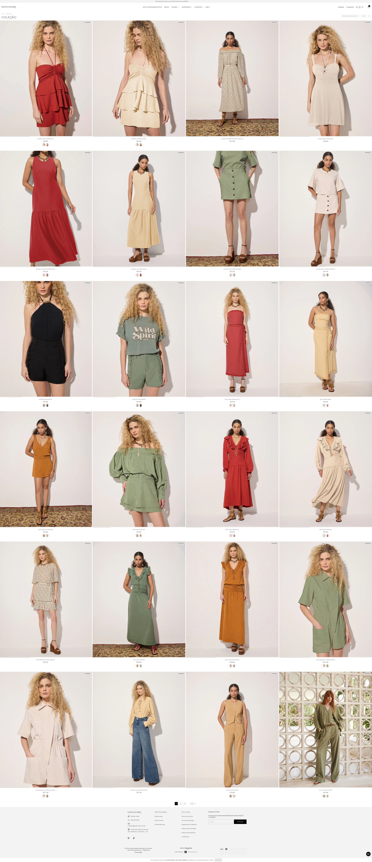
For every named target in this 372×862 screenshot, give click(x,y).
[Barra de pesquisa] (357, 7)
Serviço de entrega (188, 820)
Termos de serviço (187, 816)
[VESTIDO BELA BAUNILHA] (325, 79)
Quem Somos (159, 820)
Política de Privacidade (189, 828)
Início (2, 13)
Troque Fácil (185, 836)
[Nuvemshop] (186, 851)
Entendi (218, 859)
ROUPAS (174, 7)
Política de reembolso (188, 832)
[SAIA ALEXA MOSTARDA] (137, 665)
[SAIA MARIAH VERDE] (43, 535)
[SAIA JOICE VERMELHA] (232, 469)
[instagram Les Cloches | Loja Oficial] (130, 838)
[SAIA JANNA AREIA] (230, 405)
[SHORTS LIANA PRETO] (47, 405)
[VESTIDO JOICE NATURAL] (43, 144)
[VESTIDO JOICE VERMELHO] (47, 144)
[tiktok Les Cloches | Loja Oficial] (135, 838)
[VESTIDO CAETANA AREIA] (43, 275)
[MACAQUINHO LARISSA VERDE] (325, 600)
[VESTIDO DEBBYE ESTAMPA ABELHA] (232, 79)
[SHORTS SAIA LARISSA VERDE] (232, 209)
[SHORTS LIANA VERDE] (43, 405)
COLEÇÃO (8, 13)
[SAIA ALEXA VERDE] (139, 600)
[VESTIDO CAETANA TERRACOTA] (47, 275)
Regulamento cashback (189, 824)
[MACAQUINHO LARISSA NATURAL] (323, 665)
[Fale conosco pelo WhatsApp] (368, 854)
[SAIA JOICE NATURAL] (230, 535)
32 (192, 803)
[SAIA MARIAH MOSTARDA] (47, 535)
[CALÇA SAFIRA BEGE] (232, 730)
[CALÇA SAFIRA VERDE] (230, 796)
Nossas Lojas (158, 816)
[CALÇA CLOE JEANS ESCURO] (139, 730)
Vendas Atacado (160, 824)
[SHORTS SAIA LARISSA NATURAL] (230, 275)
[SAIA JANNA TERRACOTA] (232, 339)
